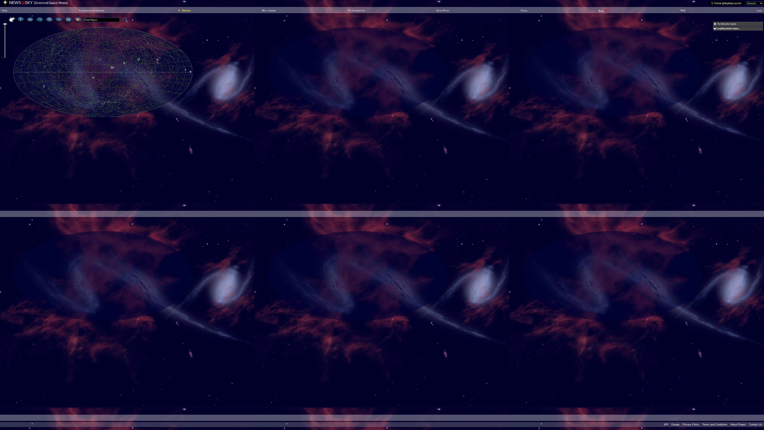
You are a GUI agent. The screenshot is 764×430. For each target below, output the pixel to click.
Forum (524, 10)
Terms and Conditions (714, 424)
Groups (675, 424)
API (666, 424)
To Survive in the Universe (91, 10)
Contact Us (755, 424)
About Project (738, 424)
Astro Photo (443, 10)
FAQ (683, 10)
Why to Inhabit (269, 10)
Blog (604, 11)
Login (759, 10)
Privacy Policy (691, 424)
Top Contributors (356, 10)
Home (4, 10)
